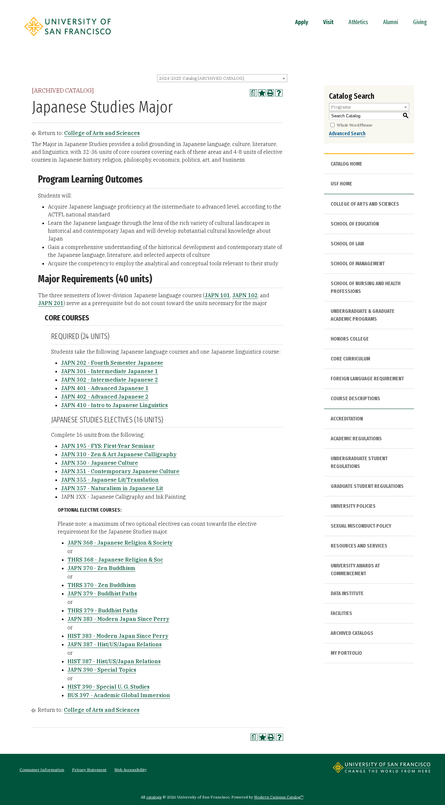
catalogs (154, 797)
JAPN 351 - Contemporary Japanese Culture (120, 471)
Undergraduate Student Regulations (359, 462)
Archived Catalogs (352, 633)
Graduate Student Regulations (367, 486)
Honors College (350, 339)
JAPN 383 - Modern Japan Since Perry (118, 619)
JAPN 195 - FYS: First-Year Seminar (108, 446)
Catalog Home (346, 164)
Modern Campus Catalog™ (278, 797)
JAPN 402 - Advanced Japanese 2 (105, 396)
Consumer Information (42, 769)
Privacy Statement (89, 769)
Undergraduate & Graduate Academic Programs (363, 315)
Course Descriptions (355, 398)
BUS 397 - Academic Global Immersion (118, 695)
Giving (420, 22)
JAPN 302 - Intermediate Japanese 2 (109, 379)
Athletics (358, 22)
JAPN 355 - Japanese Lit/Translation (110, 479)
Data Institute (347, 593)
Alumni (390, 22)
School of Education (355, 224)
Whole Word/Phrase (354, 125)
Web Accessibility (130, 769)
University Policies (353, 506)
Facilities (341, 613)
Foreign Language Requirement (367, 378)
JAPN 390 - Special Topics (101, 669)
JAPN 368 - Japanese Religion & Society (120, 542)
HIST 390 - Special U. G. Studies (108, 686)
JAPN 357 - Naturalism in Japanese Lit (112, 488)
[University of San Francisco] (67, 38)
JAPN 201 (51, 303)
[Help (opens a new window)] (278, 92)
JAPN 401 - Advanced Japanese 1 (105, 388)
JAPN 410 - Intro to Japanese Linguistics (114, 405)
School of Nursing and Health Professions (365, 287)
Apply (301, 22)
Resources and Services (359, 546)
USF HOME (341, 184)
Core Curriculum (350, 359)
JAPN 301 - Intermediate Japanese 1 (109, 371)
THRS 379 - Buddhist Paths (102, 610)
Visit (328, 22)
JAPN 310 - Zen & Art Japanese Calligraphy (119, 454)
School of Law (347, 244)
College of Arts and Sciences (102, 133)
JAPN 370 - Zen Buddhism (101, 568)
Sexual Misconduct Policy (361, 526)
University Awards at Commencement (355, 570)
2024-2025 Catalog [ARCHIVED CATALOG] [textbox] (201, 78)
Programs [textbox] (341, 107)
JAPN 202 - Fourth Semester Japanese (112, 362)
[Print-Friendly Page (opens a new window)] (270, 92)
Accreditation (347, 419)
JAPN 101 (217, 295)
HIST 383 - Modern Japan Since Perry (117, 636)
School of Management (358, 263)
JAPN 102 (245, 295)
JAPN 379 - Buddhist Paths (102, 593)
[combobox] (222, 78)
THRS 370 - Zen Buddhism (101, 585)
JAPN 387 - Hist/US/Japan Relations (114, 644)
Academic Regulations (356, 438)
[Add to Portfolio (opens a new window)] (262, 92)
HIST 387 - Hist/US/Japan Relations (114, 661)
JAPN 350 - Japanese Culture (99, 463)
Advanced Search (347, 133)
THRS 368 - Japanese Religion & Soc (115, 559)
